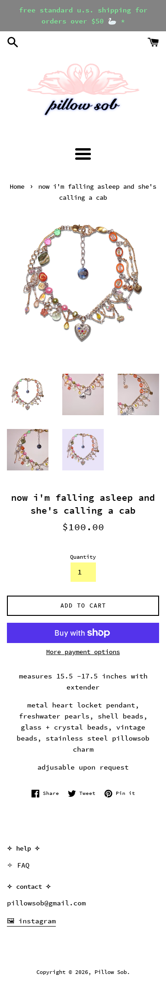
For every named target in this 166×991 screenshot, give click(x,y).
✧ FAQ (18, 865)
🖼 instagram (31, 920)
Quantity (83, 556)
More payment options (83, 652)
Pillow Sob (111, 971)
